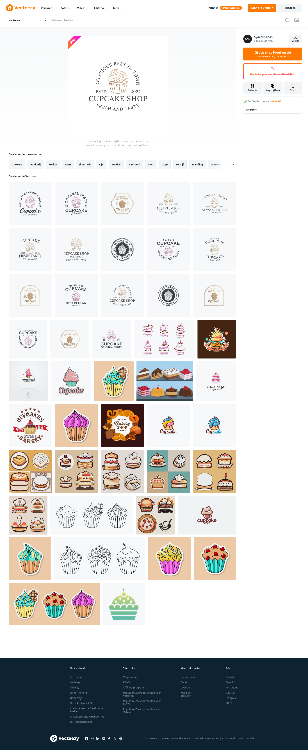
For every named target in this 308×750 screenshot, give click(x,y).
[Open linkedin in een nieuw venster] (97, 738)
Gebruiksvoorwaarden (207, 738)
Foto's (65, 8)
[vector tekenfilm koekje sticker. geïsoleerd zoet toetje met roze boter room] (76, 425)
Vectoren (46, 8)
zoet (151, 164)
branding (197, 164)
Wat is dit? (276, 101)
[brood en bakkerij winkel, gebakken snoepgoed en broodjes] (122, 425)
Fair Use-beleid (247, 738)
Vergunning (130, 677)
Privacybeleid (229, 738)
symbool (134, 164)
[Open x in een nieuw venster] (115, 738)
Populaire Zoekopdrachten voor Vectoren (142, 694)
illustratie (85, 164)
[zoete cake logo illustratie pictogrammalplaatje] (216, 381)
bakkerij (35, 164)
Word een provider (186, 694)
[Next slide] (230, 164)
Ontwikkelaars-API (81, 703)
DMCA (127, 682)
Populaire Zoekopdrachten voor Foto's (142, 702)
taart (68, 164)
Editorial (99, 8)
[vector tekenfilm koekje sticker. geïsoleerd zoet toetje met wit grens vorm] (215, 558)
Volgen (295, 40)
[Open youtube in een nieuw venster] (120, 738)
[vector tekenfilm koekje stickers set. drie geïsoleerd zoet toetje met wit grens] (54, 604)
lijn (101, 164)
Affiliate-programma (135, 687)
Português (232, 687)
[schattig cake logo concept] (164, 339)
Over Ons (186, 687)
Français (231, 698)
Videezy (74, 687)
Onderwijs (76, 698)
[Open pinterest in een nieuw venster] (103, 738)
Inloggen (290, 8)
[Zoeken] (287, 20)
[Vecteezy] (20, 7)
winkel (215, 164)
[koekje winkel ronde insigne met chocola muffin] (30, 425)
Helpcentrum (188, 677)
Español (230, 682)
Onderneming (78, 692)
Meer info (251, 109)
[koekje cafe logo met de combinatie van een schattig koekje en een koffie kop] (207, 515)
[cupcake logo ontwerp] (28, 381)
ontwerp (17, 164)
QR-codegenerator (81, 721)
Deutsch (231, 692)
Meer (116, 8)
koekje (53, 164)
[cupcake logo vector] (216, 339)
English (230, 677)
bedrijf (180, 164)
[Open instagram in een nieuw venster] (92, 738)
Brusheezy (76, 677)
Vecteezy (75, 682)
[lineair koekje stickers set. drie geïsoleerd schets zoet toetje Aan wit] (91, 515)
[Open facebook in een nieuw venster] (86, 738)
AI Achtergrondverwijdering (87, 716)
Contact (185, 682)
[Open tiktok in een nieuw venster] (109, 738)
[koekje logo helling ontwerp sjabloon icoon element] (123, 604)
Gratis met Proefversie (273, 54)
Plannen (213, 8)
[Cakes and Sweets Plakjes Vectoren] (164, 381)
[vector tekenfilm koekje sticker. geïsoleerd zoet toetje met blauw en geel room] (30, 558)
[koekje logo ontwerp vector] (168, 425)
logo (164, 164)
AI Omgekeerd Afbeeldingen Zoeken (87, 710)
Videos (81, 8)
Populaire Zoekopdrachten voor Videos (142, 710)
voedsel (116, 164)
